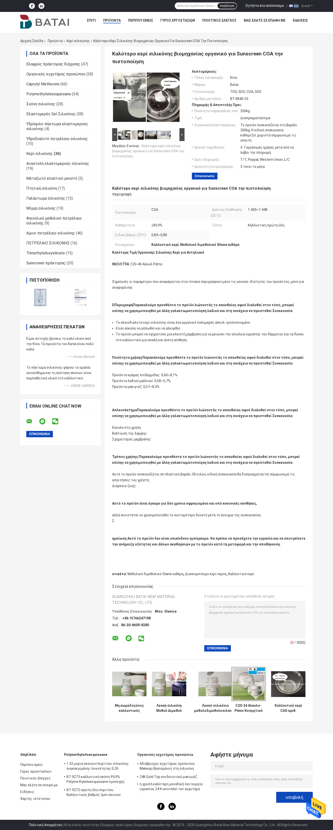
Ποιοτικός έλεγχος (219, 20)
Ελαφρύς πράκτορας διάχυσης (53, 64)
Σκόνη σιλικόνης (40, 104)
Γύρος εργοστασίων (177, 20)
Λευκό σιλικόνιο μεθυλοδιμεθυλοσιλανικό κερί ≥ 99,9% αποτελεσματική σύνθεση (215, 708)
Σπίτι (91, 20)
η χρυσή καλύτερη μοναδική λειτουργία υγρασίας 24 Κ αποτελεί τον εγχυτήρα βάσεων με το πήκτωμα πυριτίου (171, 787)
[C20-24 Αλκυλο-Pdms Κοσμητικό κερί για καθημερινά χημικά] (248, 684)
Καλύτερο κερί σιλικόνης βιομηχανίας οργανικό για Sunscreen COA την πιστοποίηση (148, 151)
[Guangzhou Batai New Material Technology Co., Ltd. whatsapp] (45, 421)
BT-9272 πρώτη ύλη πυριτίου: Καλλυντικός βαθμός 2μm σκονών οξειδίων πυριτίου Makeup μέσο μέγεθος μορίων (99, 793)
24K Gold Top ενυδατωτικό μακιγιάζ (168, 777)
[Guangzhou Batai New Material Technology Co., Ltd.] (44, 21)
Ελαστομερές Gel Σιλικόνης (51, 114)
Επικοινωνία (204, 176)
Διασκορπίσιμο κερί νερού (205, 574)
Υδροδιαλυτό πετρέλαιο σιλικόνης (57, 138)
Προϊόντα (112, 20)
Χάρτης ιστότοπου (35, 799)
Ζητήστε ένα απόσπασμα (264, 6)
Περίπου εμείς (140, 20)
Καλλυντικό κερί (241, 574)
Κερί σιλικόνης (78, 41)
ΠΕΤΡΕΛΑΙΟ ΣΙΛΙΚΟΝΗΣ (47, 243)
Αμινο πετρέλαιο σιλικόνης (50, 233)
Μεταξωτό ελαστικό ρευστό (51, 178)
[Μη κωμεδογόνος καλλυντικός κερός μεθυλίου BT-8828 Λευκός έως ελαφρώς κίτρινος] (129, 684)
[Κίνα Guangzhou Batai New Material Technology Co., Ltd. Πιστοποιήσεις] (40, 297)
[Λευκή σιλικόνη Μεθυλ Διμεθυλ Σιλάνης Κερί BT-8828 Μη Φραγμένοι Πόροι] (169, 684)
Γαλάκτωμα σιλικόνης (45, 198)
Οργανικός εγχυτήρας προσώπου (55, 74)
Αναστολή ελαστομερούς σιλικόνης (57, 163)
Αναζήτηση (227, 6)
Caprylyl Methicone (42, 84)
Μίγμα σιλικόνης (41, 208)
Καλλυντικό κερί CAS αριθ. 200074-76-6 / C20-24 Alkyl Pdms (288, 708)
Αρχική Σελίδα (31, 41)
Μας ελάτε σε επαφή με (264, 20)
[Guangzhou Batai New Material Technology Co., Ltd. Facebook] (32, 6)
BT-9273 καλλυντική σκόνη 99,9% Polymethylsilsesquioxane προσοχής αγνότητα (96, 780)
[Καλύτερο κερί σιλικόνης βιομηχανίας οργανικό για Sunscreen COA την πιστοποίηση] (146, 98)
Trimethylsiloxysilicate (45, 253)
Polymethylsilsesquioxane (48, 94)
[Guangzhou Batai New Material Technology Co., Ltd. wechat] (58, 421)
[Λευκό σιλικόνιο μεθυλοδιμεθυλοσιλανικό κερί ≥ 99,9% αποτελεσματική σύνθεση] (215, 684)
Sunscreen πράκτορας (46, 263)
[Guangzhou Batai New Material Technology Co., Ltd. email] (32, 421)
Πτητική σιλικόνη (41, 188)
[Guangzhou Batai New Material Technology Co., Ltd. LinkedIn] (41, 6)
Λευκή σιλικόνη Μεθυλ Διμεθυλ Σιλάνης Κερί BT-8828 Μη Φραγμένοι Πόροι (169, 708)
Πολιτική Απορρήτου (45, 825)
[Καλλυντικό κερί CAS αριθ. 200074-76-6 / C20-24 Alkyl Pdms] (288, 684)
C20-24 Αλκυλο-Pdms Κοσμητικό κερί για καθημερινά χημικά (249, 708)
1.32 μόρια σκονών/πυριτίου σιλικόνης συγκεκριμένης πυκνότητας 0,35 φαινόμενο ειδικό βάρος (98, 767)
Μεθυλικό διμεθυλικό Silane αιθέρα (155, 574)
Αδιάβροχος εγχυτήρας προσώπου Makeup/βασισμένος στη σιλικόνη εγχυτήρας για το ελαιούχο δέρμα (167, 767)
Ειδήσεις (300, 20)
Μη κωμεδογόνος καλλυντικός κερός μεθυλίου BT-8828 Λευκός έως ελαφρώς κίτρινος (129, 708)
